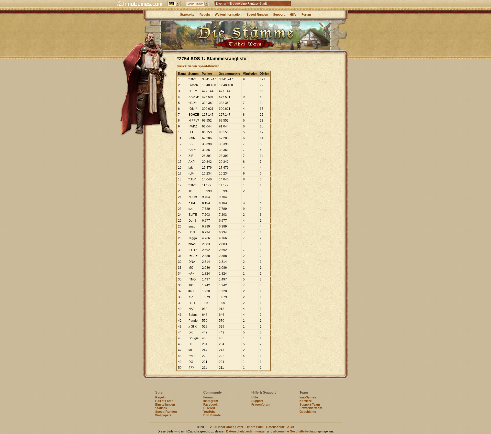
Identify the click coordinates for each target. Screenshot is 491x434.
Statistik (161, 408)
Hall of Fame (164, 401)
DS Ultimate (212, 415)
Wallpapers (163, 415)
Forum (306, 14)
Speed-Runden (257, 14)
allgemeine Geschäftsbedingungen (298, 431)
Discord (209, 408)
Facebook (210, 404)
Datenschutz (275, 427)
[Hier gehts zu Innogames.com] (139, 3)
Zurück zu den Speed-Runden (197, 66)
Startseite (187, 14)
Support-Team (309, 404)
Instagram (210, 401)
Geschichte (307, 412)
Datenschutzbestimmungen (246, 431)
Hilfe (293, 14)
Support (279, 14)
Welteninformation (228, 14)
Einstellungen (165, 404)
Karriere (305, 401)
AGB (290, 427)
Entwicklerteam (310, 408)
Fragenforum (260, 404)
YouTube (209, 412)
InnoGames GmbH (231, 427)
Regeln (204, 14)
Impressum (255, 427)
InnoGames (307, 397)
